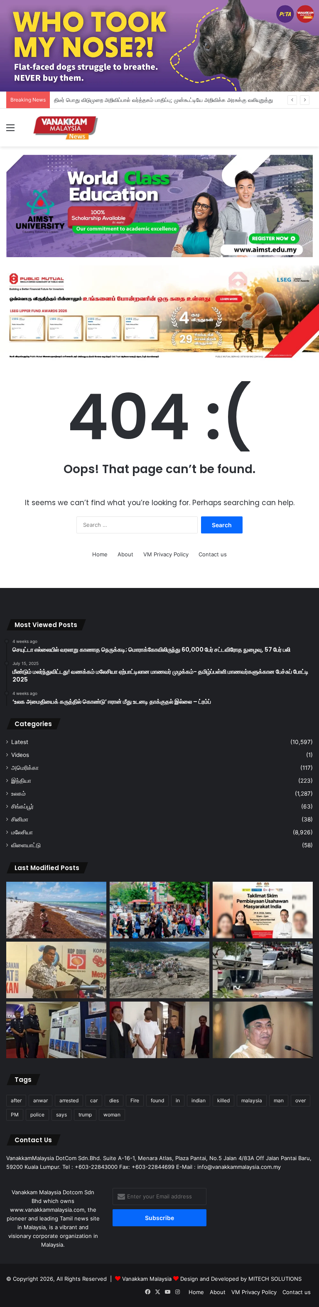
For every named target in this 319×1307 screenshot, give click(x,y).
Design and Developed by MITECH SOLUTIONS (241, 1278)
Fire (134, 1100)
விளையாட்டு (26, 845)
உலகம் (18, 793)
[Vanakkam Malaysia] (66, 127)
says (61, 1114)
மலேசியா (22, 832)
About (125, 554)
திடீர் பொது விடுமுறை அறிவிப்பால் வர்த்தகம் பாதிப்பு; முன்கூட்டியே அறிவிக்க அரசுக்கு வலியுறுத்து (163, 100)
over (300, 1100)
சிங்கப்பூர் (22, 806)
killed (223, 1100)
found (157, 1100)
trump (85, 1114)
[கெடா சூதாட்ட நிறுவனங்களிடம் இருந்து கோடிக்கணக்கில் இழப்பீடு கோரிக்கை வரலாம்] (263, 1030)
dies (114, 1100)
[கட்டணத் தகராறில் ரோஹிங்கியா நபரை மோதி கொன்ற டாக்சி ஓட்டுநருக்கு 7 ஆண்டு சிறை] (160, 1030)
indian (198, 1100)
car (94, 1100)
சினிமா (19, 819)
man (279, 1100)
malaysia (251, 1100)
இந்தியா (21, 780)
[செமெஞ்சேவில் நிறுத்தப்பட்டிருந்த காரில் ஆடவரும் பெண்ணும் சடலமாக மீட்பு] (263, 970)
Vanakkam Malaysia (147, 1278)
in (178, 1100)
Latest (19, 742)
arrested (69, 1100)
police (37, 1114)
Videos (20, 754)
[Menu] (10, 130)
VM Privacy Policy (166, 554)
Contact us (213, 554)
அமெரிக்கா (25, 767)
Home (100, 554)
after (16, 1100)
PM (15, 1114)
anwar (40, 1100)
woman (111, 1114)
